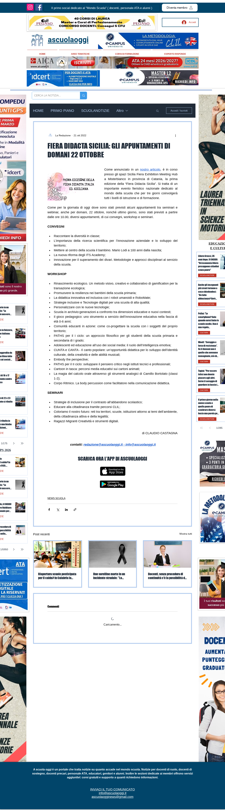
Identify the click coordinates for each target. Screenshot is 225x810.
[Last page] (22, 443)
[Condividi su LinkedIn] (66, 509)
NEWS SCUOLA (56, 498)
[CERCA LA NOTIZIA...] (83, 95)
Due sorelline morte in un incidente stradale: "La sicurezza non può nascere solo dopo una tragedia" (109, 576)
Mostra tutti (185, 533)
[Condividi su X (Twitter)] (57, 509)
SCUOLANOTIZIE (95, 111)
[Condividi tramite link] (75, 509)
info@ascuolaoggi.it (112, 793)
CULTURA (204, 333)
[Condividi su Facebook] (49, 509)
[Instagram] (30, 7)
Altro (120, 111)
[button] (102, 8)
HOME (38, 111)
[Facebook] (38, 7)
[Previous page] (210, 428)
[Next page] (14, 443)
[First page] (201, 428)
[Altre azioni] (175, 135)
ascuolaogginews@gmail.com (112, 797)
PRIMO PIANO (62, 111)
